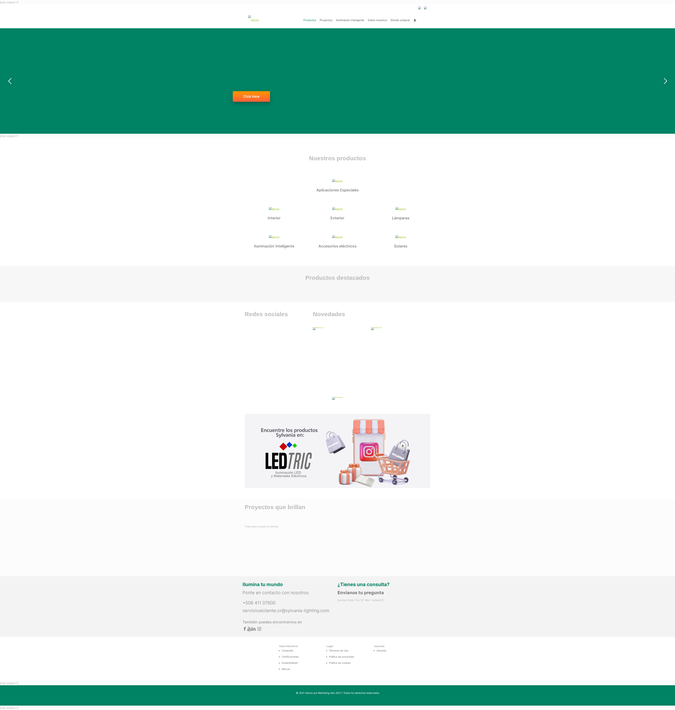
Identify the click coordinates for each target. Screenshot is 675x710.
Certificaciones (290, 656)
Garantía (381, 650)
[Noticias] (398, 328)
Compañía (287, 650)
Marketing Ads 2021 (329, 692)
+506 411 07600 (259, 602)
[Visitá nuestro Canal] (340, 328)
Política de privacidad (341, 656)
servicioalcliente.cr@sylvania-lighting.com (286, 610)
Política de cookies (340, 662)
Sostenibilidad (290, 662)
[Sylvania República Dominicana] (253, 20)
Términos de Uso (338, 650)
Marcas (286, 668)
